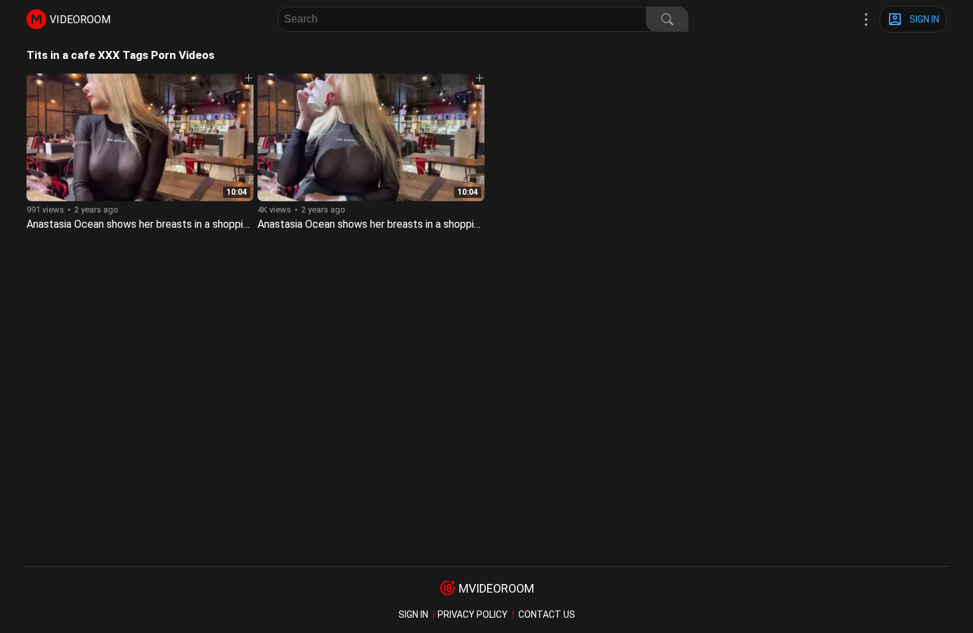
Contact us (546, 614)
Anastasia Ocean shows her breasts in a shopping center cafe (400, 224)
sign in (413, 614)
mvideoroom (496, 588)
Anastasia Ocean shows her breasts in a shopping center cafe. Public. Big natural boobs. (230, 224)
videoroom (80, 19)
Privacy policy (473, 614)
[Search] (667, 19)
